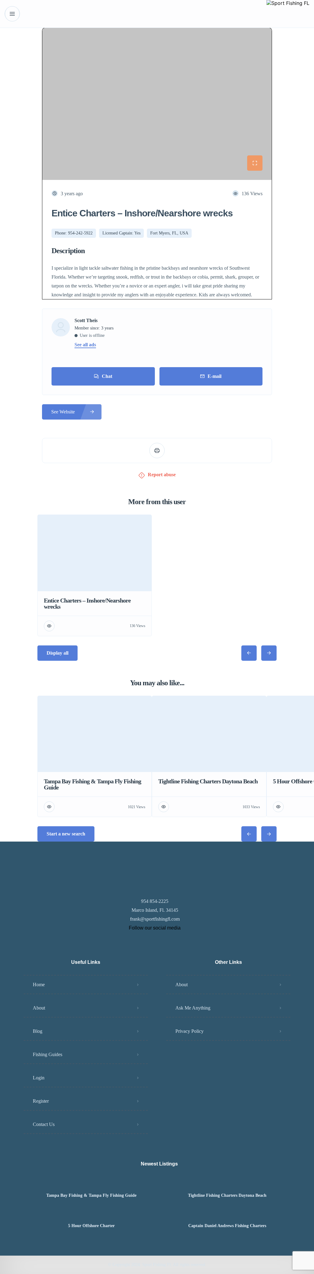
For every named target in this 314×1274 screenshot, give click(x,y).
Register (41, 1101)
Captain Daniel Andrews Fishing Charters (227, 1226)
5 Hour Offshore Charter (91, 1226)
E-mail (214, 376)
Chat (107, 376)
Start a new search (66, 833)
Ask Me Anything (192, 1007)
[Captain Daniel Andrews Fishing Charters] (227, 1214)
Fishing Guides (47, 1054)
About (39, 1007)
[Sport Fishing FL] (287, 14)
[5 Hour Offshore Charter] (91, 1214)
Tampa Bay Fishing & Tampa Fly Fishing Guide (91, 1195)
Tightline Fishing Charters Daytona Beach (227, 1195)
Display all (57, 653)
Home (39, 984)
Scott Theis (86, 320)
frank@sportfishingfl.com (155, 919)
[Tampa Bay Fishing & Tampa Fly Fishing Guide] (91, 1183)
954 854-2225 (154, 901)
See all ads (85, 344)
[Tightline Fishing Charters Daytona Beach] (227, 1183)
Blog (37, 1031)
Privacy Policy (189, 1031)
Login (38, 1077)
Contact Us (44, 1124)
